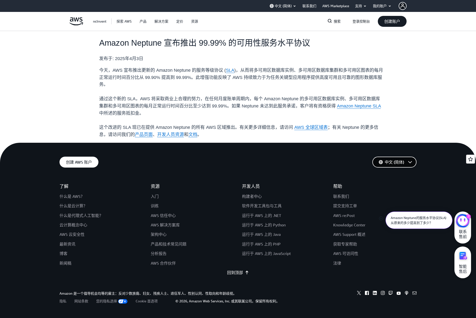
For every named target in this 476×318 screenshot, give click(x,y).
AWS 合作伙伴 (163, 263)
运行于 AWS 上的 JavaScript (266, 253)
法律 (337, 263)
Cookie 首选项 (147, 301)
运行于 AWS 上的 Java (261, 234)
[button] (124, 21)
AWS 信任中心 (163, 215)
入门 (155, 196)
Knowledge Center (349, 224)
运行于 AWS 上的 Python (264, 224)
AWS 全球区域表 (311, 127)
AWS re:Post (344, 215)
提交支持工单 (345, 205)
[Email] (414, 293)
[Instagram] (383, 293)
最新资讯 (67, 244)
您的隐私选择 (106, 301)
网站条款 (81, 301)
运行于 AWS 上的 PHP (261, 244)
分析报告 (159, 253)
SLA (230, 70)
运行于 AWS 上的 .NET (261, 215)
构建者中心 (252, 196)
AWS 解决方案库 (165, 224)
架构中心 (159, 234)
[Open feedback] (470, 159)
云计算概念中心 (73, 224)
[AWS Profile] (403, 6)
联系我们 (341, 196)
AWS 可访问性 (345, 253)
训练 (155, 205)
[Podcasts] (407, 293)
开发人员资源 (170, 134)
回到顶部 (235, 272)
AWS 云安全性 (72, 234)
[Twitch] (391, 293)
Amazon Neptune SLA (359, 106)
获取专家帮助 (345, 244)
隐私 (63, 301)
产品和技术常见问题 (168, 244)
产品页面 (144, 134)
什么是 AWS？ (72, 196)
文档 (192, 134)
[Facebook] (367, 293)
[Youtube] (399, 293)
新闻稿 (65, 263)
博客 (63, 253)
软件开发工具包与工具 (262, 205)
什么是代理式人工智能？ (81, 215)
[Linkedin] (375, 293)
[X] (359, 293)
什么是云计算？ (73, 205)
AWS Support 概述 (349, 234)
